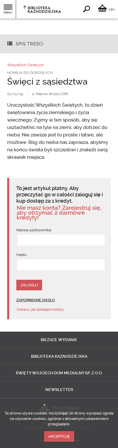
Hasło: (21, 255)
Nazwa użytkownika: (34, 230)
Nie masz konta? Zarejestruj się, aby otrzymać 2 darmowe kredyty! (59, 212)
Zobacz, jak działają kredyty (40, 309)
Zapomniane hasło (35, 300)
